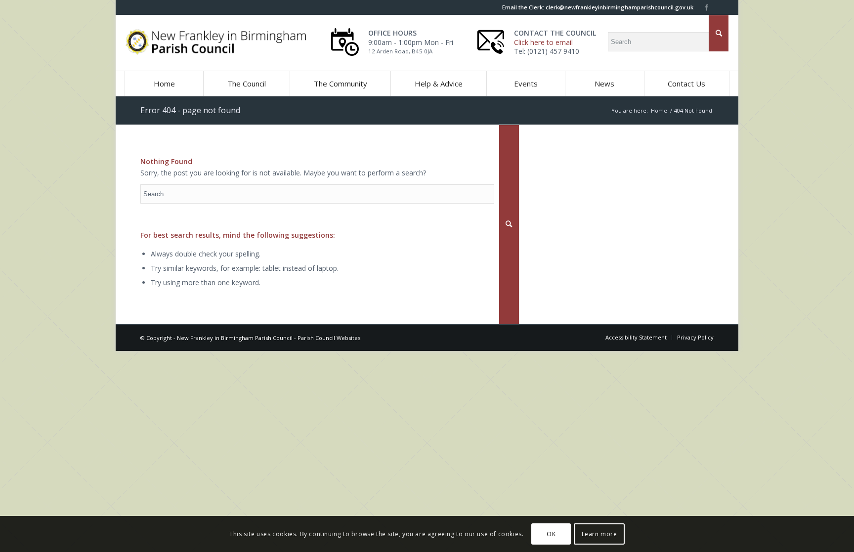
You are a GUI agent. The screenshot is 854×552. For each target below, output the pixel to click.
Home (659, 110)
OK (551, 533)
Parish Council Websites (329, 337)
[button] (246, 83)
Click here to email (543, 42)
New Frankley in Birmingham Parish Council (235, 337)
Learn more (599, 533)
